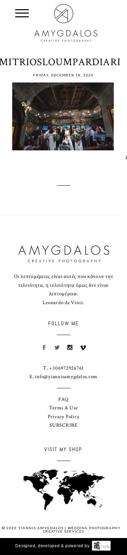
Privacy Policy (64, 416)
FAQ (63, 399)
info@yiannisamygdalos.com (66, 376)
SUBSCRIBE (63, 425)
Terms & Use (63, 408)
